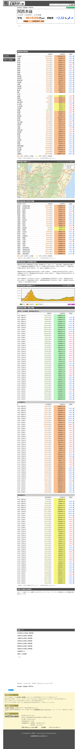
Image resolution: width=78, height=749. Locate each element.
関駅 (18, 92)
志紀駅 (18, 135)
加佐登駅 (19, 86)
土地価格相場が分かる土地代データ (39, 736)
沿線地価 (25, 7)
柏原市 (24, 243)
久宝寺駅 (19, 139)
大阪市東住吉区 (26, 249)
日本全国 (19, 7)
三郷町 (24, 241)
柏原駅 (18, 133)
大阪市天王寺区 (26, 251)
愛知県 (18, 205)
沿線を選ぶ (6, 55)
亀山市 (24, 223)
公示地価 (19, 697)
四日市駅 (19, 78)
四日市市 (24, 219)
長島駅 (18, 68)
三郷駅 (18, 128)
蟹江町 (24, 209)
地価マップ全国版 (8, 59)
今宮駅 (18, 151)
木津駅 (18, 114)
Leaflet (61, 197)
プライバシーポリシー (54, 727)
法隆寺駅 (19, 124)
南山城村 (24, 227)
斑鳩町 (24, 237)
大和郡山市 (25, 235)
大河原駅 (19, 108)
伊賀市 (24, 225)
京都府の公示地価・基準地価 (24, 648)
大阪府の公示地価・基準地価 (24, 640)
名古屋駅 (19, 56)
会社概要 (43, 727)
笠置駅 (18, 110)
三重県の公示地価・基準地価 (24, 638)
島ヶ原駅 (19, 104)
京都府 (18, 227)
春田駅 (18, 60)
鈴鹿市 (24, 221)
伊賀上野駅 (19, 102)
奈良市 (24, 233)
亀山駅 (18, 90)
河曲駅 (18, 84)
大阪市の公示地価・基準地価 (24, 635)
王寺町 (24, 239)
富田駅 (18, 74)
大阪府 (18, 243)
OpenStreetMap (67, 197)
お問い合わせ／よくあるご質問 (29, 727)
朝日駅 (18, 72)
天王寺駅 (19, 147)
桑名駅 (18, 70)
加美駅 (18, 141)
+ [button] (19, 165)
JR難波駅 (19, 153)
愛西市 (24, 211)
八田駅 (18, 58)
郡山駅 (18, 120)
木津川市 (24, 231)
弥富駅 (18, 66)
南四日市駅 (19, 80)
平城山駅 (19, 116)
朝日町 (24, 217)
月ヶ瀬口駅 (19, 106)
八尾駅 (18, 137)
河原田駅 (19, 82)
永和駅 (18, 64)
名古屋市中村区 (26, 205)
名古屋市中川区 (26, 207)
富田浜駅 (19, 76)
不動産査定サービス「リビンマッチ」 (42, 709)
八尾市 (24, 245)
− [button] (19, 167)
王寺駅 (18, 126)
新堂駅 (18, 98)
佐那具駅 (19, 100)
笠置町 (24, 229)
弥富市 (24, 213)
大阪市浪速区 (25, 253)
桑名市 (24, 215)
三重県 (18, 215)
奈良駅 (18, 118)
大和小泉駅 (19, 122)
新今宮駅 (19, 149)
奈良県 (18, 233)
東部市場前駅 (20, 145)
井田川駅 (19, 88)
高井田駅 (19, 131)
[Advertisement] (9, 30)
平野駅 (18, 143)
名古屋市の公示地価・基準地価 (25, 633)
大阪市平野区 (25, 247)
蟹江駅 (18, 62)
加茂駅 (18, 112)
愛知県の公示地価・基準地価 (24, 646)
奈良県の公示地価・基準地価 (24, 643)
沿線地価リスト (21, 651)
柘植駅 (18, 96)
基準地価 (24, 697)
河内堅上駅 (19, 129)
